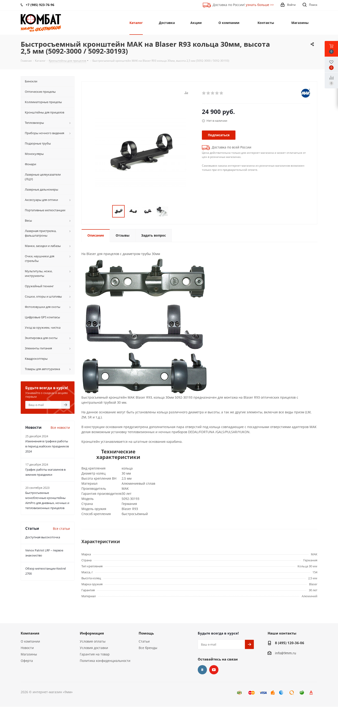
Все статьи (61, 528)
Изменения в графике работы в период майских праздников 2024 (47, 446)
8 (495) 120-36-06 (289, 642)
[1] (204, 93)
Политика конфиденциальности (105, 660)
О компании (30, 641)
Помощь (146, 633)
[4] (217, 93)
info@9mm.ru (285, 653)
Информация (92, 633)
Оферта (27, 660)
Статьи (144, 641)
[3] (213, 93)
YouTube (213, 669)
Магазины (29, 654)
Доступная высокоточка (42, 537)
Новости (27, 648)
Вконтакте (202, 669)
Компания (30, 633)
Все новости (60, 427)
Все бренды (148, 648)
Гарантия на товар (95, 654)
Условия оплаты (93, 641)
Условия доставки (94, 648)
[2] (208, 93)
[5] (221, 93)
